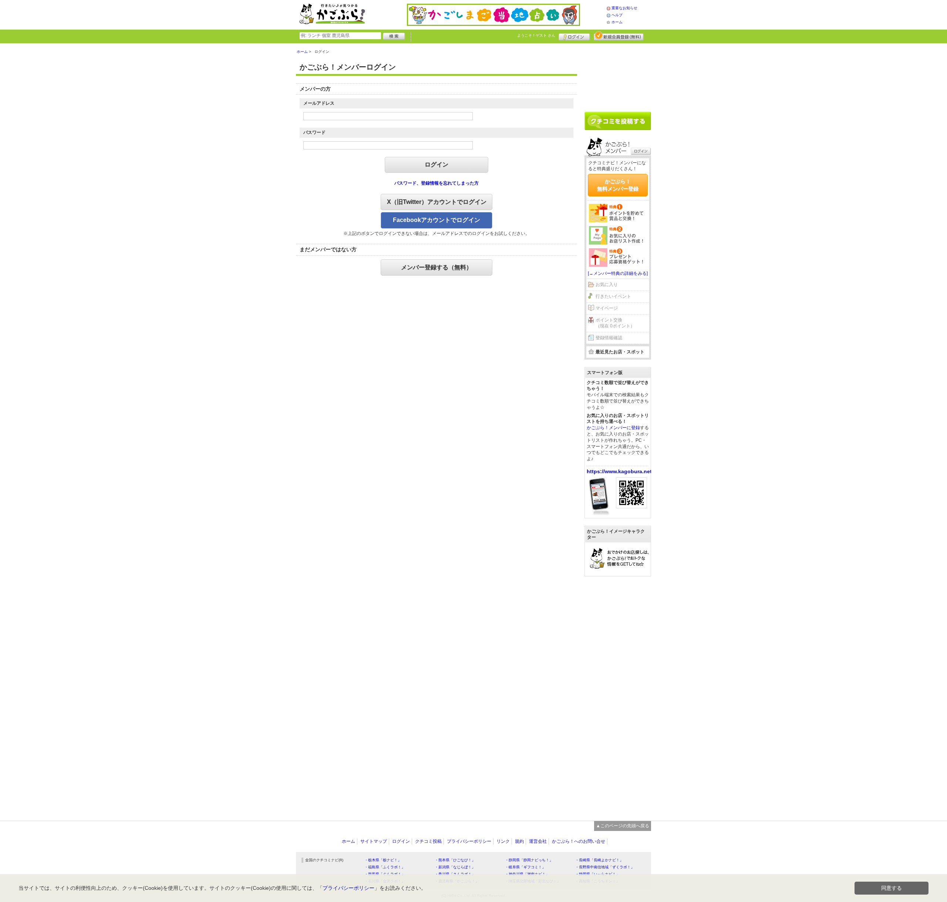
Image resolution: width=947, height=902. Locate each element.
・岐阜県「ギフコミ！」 (525, 867)
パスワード (314, 132)
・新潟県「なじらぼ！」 (455, 867)
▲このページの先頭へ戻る (622, 825)
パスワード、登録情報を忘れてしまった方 (436, 183)
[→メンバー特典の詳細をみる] (618, 273)
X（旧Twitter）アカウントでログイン (436, 202)
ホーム (617, 22)
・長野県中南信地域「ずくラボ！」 (604, 867)
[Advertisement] (617, 74)
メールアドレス (318, 103)
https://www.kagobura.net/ (620, 471)
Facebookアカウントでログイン (436, 220)
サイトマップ (373, 841)
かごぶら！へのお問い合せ (578, 841)
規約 (519, 841)
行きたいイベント (613, 296)
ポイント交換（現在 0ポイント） (615, 323)
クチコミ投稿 (428, 841)
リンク (503, 841)
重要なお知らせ (624, 8)
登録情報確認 (609, 337)
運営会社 (538, 841)
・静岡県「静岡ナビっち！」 (529, 860)
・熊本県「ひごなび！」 (455, 860)
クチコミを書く (617, 121)
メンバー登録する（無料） (436, 267)
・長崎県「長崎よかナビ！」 (599, 860)
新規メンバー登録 (619, 36)
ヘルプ (617, 15)
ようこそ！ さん (536, 35)
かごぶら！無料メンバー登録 (617, 185)
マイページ (607, 308)
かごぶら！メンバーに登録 (613, 427)
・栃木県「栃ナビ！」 (382, 860)
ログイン (574, 36)
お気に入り (607, 284)
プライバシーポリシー (469, 841)
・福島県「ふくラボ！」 (384, 867)
